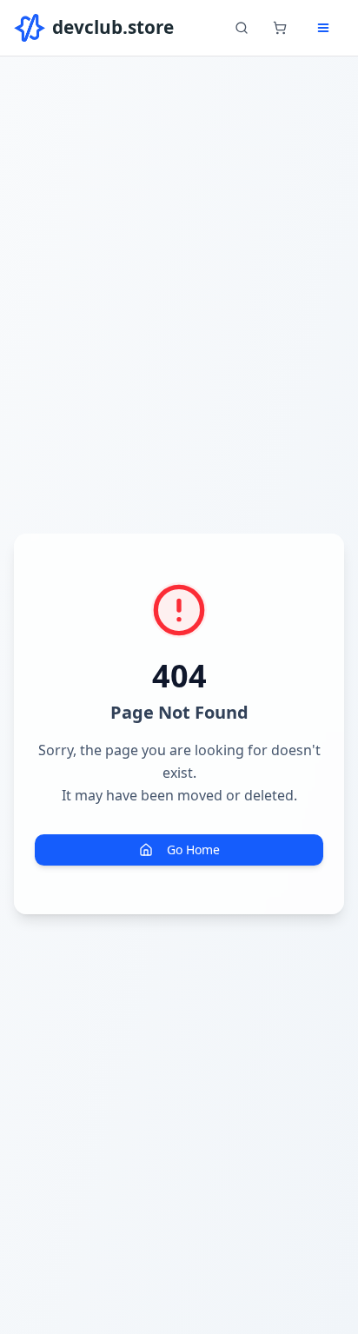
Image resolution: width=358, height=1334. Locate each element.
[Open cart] (279, 27)
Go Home (193, 849)
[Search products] (241, 27)
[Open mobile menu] (323, 28)
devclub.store (113, 27)
